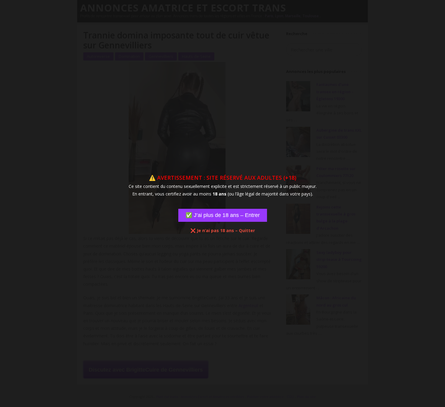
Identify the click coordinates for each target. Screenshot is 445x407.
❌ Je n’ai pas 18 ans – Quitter (222, 230)
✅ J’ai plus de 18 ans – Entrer (223, 215)
